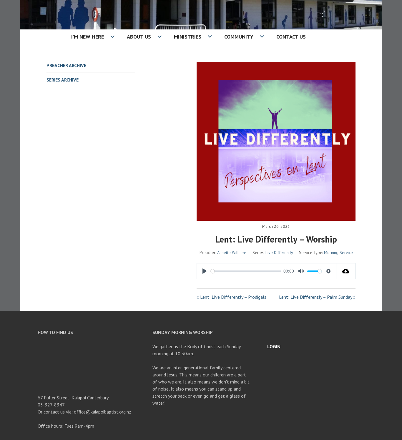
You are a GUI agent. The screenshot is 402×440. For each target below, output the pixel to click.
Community (238, 36)
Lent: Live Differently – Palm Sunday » (317, 297)
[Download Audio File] (346, 271)
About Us (139, 36)
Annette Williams (232, 252)
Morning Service (338, 252)
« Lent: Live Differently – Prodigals (231, 297)
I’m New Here (87, 36)
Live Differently (279, 252)
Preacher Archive (66, 65)
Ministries (187, 36)
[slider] (246, 271)
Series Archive (62, 80)
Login (273, 346)
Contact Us (291, 36)
